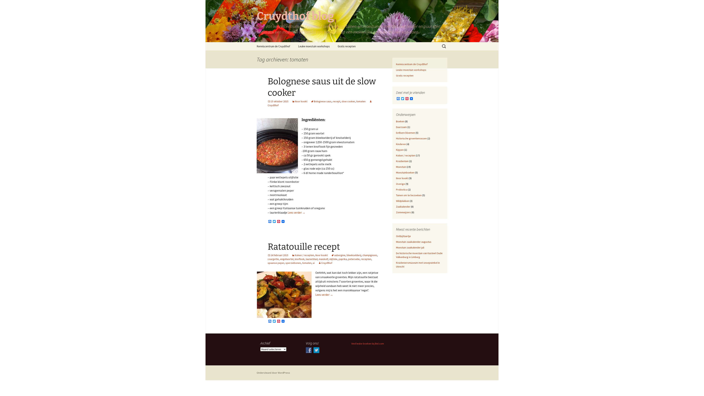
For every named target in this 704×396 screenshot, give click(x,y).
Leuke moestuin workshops (314, 46)
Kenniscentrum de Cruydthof (273, 46)
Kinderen (401, 144)
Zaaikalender (403, 206)
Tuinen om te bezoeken (409, 195)
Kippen (400, 149)
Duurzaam (401, 127)
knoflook (300, 259)
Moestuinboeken (405, 172)
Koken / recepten (304, 255)
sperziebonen (293, 263)
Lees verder (296, 212)
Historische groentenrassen (411, 138)
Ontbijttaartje (403, 236)
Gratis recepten (347, 46)
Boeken (400, 121)
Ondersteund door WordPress (273, 372)
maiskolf (323, 259)
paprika (343, 259)
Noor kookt (301, 101)
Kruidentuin (402, 161)
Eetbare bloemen (405, 132)
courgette (273, 259)
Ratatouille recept (304, 246)
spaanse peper (276, 263)
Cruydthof (326, 263)
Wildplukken (402, 201)
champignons (369, 255)
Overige (400, 184)
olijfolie (333, 259)
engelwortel (287, 259)
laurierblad (312, 259)
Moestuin (401, 166)
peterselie (354, 259)
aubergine (339, 255)
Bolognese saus (322, 101)
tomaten (361, 101)
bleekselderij (354, 255)
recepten (366, 259)
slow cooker (348, 101)
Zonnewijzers (403, 212)
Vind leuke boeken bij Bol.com (367, 343)
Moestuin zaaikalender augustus (413, 241)
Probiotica (401, 189)
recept (336, 101)
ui (314, 263)
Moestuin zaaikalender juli (410, 247)
